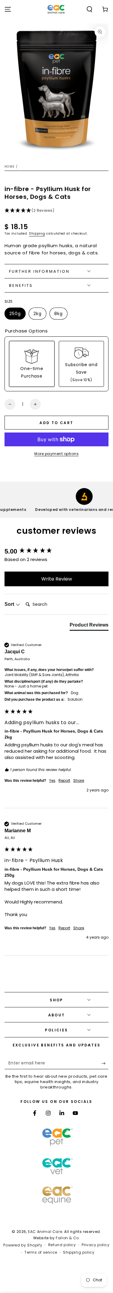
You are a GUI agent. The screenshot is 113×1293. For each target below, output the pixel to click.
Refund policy (62, 1245)
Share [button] (78, 780)
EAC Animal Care (45, 1231)
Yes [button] (52, 780)
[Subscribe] (105, 1063)
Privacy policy (95, 1245)
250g (17, 315)
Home (9, 166)
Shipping (37, 233)
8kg (60, 315)
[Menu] (8, 9)
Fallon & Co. (68, 1237)
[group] (56, 551)
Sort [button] (10, 604)
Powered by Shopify (22, 1245)
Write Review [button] (56, 578)
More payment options (56, 453)
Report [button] (64, 780)
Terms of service (40, 1252)
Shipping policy (78, 1252)
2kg (39, 315)
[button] (89, 9)
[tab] (89, 626)
